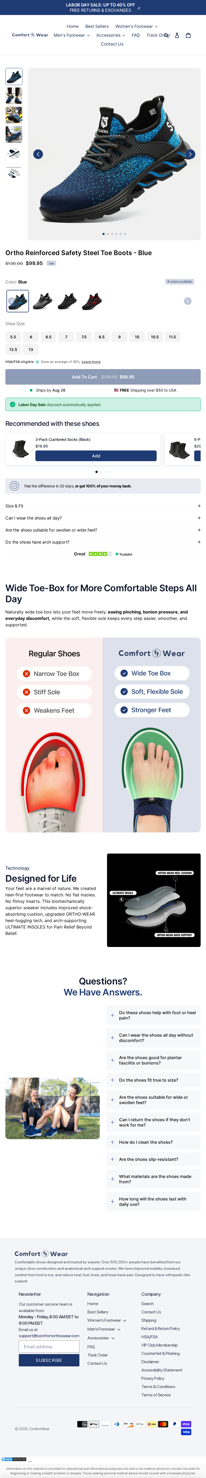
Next (190, 154)
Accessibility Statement (161, 1370)
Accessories (98, 1337)
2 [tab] (108, 234)
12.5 (13, 349)
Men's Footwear (101, 1329)
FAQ (91, 1346)
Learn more (91, 362)
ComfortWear (39, 1429)
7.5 (84, 337)
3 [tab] (112, 234)
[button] (96, 472)
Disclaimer (150, 1361)
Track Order (97, 1355)
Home (92, 1303)
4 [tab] (116, 234)
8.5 (102, 337)
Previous (38, 154)
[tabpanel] (114, 154)
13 (31, 349)
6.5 (49, 337)
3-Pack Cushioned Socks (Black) (62, 439)
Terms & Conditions (158, 1386)
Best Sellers (97, 1311)
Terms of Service (156, 1394)
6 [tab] (125, 234)
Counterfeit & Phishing (160, 1353)
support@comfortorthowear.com (49, 1335)
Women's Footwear (104, 1320)
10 (137, 337)
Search (147, 1303)
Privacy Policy (152, 1378)
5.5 (13, 337)
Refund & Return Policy (160, 1328)
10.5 (155, 337)
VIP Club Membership (159, 1345)
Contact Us (97, 1363)
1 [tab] (103, 234)
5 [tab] (121, 234)
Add (96, 455)
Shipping (148, 1320)
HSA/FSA (149, 1336)
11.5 (172, 337)
